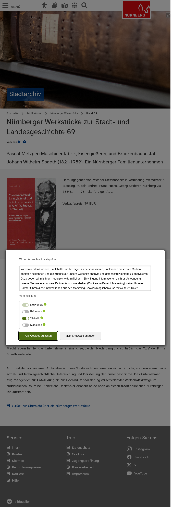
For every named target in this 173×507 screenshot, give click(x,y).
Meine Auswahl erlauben (80, 335)
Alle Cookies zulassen (38, 335)
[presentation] (45, 304)
